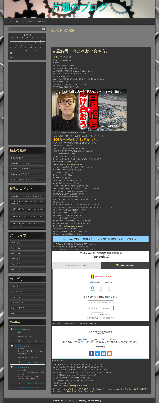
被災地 (69, 391)
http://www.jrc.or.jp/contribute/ (73, 226)
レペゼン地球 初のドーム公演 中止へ (24, 201)
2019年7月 (14, 269)
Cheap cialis (15, 226)
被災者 (74, 391)
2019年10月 (15, 253)
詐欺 (79, 391)
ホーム (8, 21)
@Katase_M (25, 329)
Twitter (29, 21)
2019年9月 (14, 259)
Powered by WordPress (86, 401)
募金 (122, 389)
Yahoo (110, 389)
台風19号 (135, 389)
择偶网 (35, 196)
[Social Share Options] (19, 341)
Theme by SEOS (100, 401)
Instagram (40, 21)
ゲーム (13, 286)
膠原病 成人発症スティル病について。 (24, 179)
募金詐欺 (128, 389)
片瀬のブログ (79, 7)
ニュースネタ (15, 292)
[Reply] (29, 341)
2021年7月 (14, 243)
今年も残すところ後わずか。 (21, 163)
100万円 (80, 389)
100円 (86, 389)
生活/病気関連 (15, 302)
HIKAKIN (92, 389)
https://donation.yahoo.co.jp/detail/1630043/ (67, 164)
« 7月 (11, 57)
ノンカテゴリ (67, 389)
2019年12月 (15, 248)
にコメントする (88, 391)
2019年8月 (14, 264)
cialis (41, 209)
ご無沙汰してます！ (18, 158)
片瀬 (19, 329)
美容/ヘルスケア (16, 308)
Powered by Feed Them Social (27, 387)
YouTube (19, 21)
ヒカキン (117, 389)
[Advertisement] (91, 40)
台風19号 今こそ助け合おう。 (81, 51)
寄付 (63, 391)
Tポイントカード (101, 389)
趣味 (12, 313)
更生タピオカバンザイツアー (21, 174)
